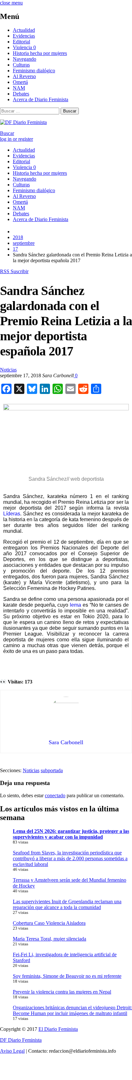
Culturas (21, 64)
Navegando (24, 59)
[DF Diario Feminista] (23, 122)
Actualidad (24, 30)
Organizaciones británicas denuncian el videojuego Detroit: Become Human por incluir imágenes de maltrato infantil (72, 1010)
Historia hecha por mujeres (40, 53)
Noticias (8, 369)
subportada (52, 770)
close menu (11, 2)
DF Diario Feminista (21, 1040)
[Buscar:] (30, 110)
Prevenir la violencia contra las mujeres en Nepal (62, 992)
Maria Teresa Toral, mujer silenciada (49, 939)
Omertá (20, 82)
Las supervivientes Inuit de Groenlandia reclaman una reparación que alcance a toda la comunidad (67, 904)
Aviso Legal (12, 1051)
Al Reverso (24, 76)
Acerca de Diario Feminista (40, 99)
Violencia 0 (24, 47)
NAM (19, 88)
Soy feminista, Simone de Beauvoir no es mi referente (67, 976)
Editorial (21, 41)
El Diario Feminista (58, 1029)
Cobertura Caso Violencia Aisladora (49, 923)
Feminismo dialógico (34, 70)
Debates (21, 93)
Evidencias (24, 36)
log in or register (16, 139)
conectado (55, 795)
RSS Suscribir (14, 271)
